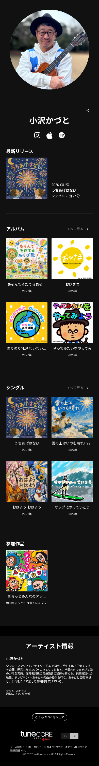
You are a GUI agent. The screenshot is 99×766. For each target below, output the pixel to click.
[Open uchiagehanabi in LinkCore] (26, 178)
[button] (88, 110)
